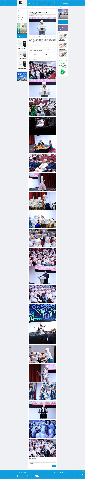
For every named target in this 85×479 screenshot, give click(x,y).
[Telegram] (35, 458)
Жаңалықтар (31, 7)
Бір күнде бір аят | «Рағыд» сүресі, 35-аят (62, 40)
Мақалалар (35, 7)
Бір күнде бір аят (62, 32)
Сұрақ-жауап (40, 7)
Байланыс (18, 472)
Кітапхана (21, 19)
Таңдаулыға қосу (42, 15)
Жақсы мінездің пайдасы (22, 68)
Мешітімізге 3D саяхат (24, 472)
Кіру (55, 460)
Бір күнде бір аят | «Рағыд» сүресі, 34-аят (62, 49)
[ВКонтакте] (29, 458)
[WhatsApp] (34, 458)
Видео (43, 7)
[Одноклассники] (30, 458)
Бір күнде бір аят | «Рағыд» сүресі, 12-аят (62, 58)
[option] (63, 14)
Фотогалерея (21, 15)
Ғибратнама (21, 17)
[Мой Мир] (32, 458)
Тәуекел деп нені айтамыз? (22, 58)
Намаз (20, 10)
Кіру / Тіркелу (65, 2)
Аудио (46, 7)
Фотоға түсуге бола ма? (22, 48)
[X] (33, 458)
